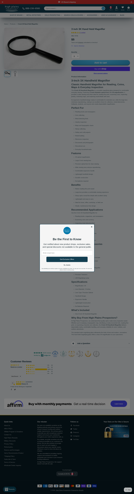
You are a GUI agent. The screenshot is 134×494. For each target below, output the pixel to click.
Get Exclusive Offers (67, 259)
